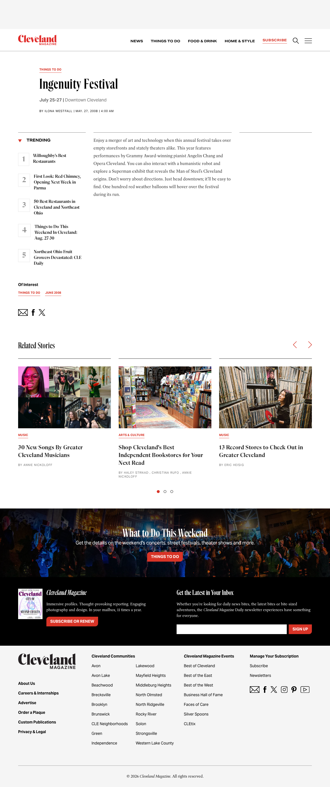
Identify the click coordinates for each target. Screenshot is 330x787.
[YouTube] (305, 689)
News (136, 41)
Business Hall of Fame (203, 694)
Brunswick (101, 714)
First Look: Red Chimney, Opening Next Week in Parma (57, 182)
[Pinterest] (294, 689)
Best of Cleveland (199, 665)
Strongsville (146, 733)
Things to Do (165, 41)
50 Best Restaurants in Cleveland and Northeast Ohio (56, 207)
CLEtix (189, 723)
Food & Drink (202, 41)
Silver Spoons (196, 714)
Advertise (27, 702)
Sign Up (300, 629)
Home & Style (240, 41)
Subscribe (275, 40)
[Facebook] (264, 689)
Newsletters (260, 675)
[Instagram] (284, 689)
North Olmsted (149, 694)
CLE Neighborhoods (110, 723)
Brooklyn (99, 704)
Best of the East (198, 675)
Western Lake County (155, 743)
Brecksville (101, 694)
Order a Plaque (31, 712)
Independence (104, 743)
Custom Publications (37, 722)
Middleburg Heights (153, 685)
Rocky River (146, 714)
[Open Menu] (308, 41)
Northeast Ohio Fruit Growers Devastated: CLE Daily (57, 258)
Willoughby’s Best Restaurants (49, 159)
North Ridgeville (150, 704)
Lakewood (145, 665)
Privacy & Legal (32, 731)
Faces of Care (196, 704)
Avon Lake (101, 675)
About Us (26, 683)
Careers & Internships (38, 693)
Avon (96, 665)
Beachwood (102, 685)
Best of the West (198, 685)
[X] (274, 689)
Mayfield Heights (151, 675)
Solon (141, 723)
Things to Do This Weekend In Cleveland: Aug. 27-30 (56, 233)
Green (97, 733)
